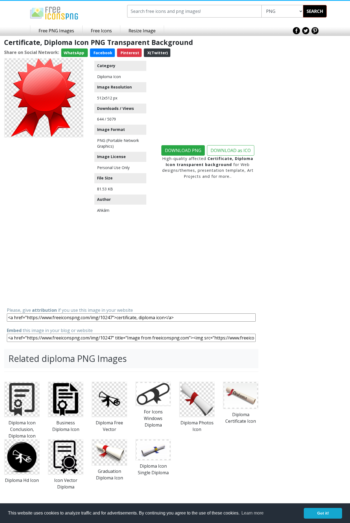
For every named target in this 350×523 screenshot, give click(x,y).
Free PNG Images (56, 31)
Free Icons (101, 31)
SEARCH (315, 11)
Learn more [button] (252, 513)
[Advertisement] (43, 222)
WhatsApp (74, 52)
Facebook (102, 52)
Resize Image (142, 31)
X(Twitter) (157, 52)
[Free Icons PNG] (54, 13)
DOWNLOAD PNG (183, 150)
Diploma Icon (109, 76)
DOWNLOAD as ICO (231, 150)
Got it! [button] (323, 513)
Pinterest (129, 52)
